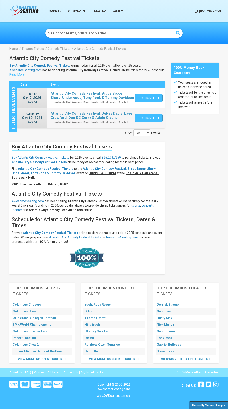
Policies (39, 372)
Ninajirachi (93, 324)
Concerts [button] (76, 11)
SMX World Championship (32, 324)
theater (17, 210)
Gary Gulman (166, 331)
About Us (15, 372)
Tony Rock (164, 338)
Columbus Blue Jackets (30, 331)
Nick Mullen (165, 324)
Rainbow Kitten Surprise (102, 344)
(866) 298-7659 (209, 11)
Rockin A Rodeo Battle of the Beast (38, 351)
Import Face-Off (24, 338)
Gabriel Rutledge (169, 344)
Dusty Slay (164, 318)
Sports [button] (55, 11)
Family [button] (117, 11)
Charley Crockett (97, 331)
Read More (17, 74)
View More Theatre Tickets (185, 359)
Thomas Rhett (95, 318)
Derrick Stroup (168, 304)
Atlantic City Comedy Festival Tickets (39, 162)
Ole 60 (89, 338)
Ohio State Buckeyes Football (34, 318)
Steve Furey (165, 351)
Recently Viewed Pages (208, 405)
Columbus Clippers (27, 304)
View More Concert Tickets (113, 359)
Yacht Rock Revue (98, 304)
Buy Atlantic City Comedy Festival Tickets (40, 157)
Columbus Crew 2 (26, 344)
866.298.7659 (111, 157)
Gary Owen (164, 311)
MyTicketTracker (93, 372)
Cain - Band (93, 351)
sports (135, 205)
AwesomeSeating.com (25, 70)
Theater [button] (99, 11)
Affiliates (53, 372)
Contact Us (70, 372)
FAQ (28, 372)
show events (142, 132)
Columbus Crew (24, 311)
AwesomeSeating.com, (122, 237)
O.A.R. (89, 311)
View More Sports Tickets (41, 359)
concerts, (148, 205)
